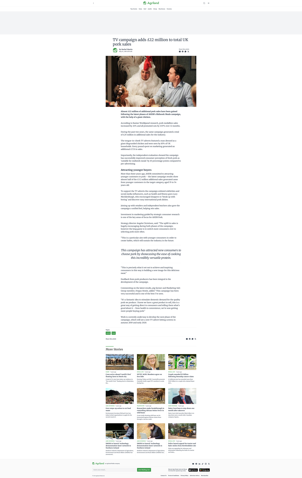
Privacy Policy (184, 475)
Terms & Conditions (173, 475)
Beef (145, 9)
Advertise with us (194, 475)
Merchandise (204, 475)
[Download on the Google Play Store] (204, 470)
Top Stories (133, 9)
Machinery (162, 9)
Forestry (169, 9)
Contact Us (163, 475)
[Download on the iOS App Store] (193, 470)
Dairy (140, 9)
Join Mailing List (144, 470)
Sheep (155, 9)
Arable (150, 9)
